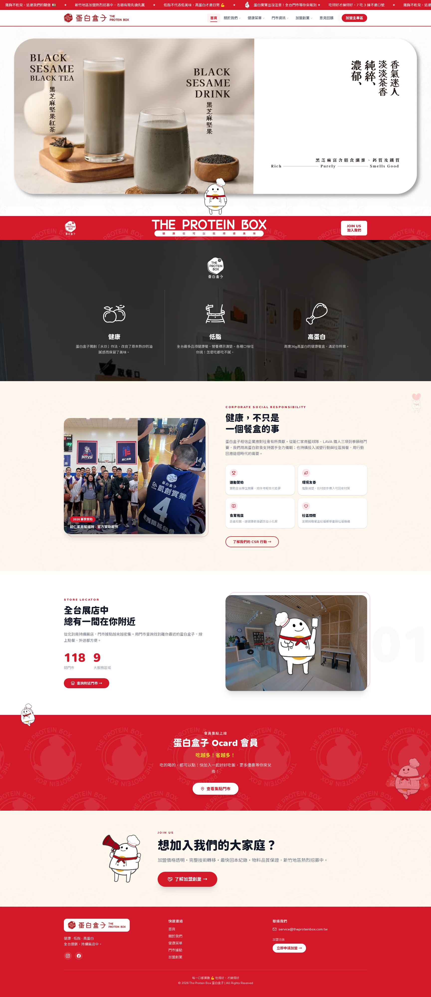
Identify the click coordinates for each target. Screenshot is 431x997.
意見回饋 (326, 18)
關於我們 (231, 18)
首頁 (213, 18)
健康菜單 (255, 18)
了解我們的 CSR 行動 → (252, 542)
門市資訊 (279, 18)
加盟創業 (303, 18)
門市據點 (175, 950)
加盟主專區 (354, 18)
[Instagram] (68, 956)
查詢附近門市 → (89, 683)
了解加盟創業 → (191, 879)
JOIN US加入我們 (354, 228)
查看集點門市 (218, 788)
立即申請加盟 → (289, 948)
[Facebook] (79, 956)
